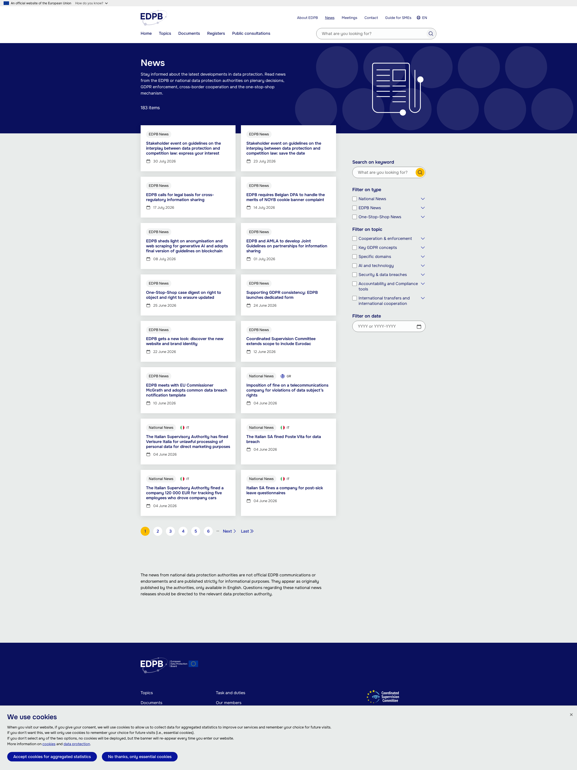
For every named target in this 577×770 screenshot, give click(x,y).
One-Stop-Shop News (380, 216)
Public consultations (251, 33)
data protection (77, 744)
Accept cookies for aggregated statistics (52, 756)
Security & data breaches (383, 274)
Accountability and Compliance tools (388, 286)
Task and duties (230, 692)
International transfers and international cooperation (384, 301)
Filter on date (366, 316)
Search (430, 33)
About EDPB (307, 17)
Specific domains (375, 256)
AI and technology (376, 265)
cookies (48, 744)
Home (146, 33)
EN (424, 17)
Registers (216, 33)
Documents (189, 33)
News (329, 17)
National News (372, 198)
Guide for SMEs (398, 17)
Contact (371, 17)
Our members (228, 702)
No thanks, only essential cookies (140, 756)
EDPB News (370, 207)
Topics (165, 33)
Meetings (349, 17)
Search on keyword (373, 162)
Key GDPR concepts (378, 247)
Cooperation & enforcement (385, 238)
